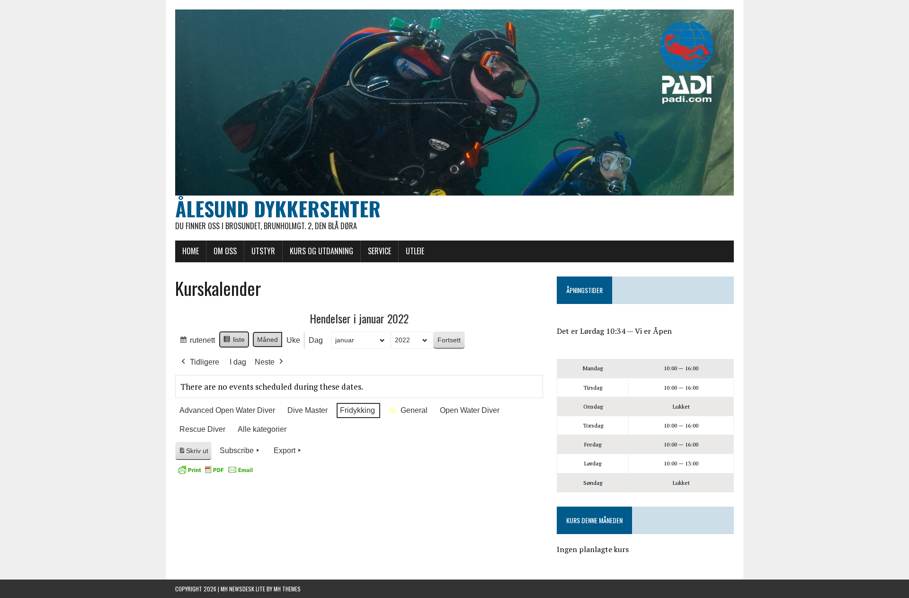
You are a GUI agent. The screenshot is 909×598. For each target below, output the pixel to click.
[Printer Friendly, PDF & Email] (215, 469)
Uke (293, 340)
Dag (316, 340)
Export (284, 450)
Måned (267, 339)
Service (379, 251)
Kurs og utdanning (321, 251)
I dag (238, 362)
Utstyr (263, 251)
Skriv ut (195, 453)
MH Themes (287, 589)
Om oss (225, 251)
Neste (265, 362)
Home (190, 251)
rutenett (197, 342)
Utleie (415, 251)
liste (234, 342)
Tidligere (204, 362)
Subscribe (237, 450)
